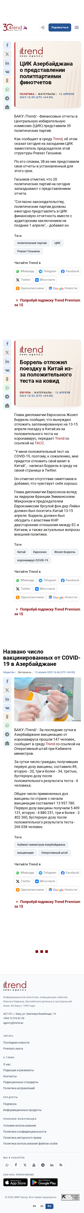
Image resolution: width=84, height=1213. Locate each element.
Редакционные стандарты (20, 1082)
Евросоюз (39, 552)
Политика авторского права (22, 1137)
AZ (42, 1206)
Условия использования (19, 1125)
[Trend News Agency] (14, 986)
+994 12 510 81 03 (13, 1018)
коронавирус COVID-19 (32, 560)
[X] (25, 1165)
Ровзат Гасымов (28, 251)
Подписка (10, 1104)
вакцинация (25, 852)
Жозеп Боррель (64, 552)
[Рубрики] (76, 27)
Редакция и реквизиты (18, 1070)
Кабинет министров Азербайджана (41, 844)
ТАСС (39, 443)
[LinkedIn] (51, 1165)
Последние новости (16, 1042)
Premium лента (13, 1048)
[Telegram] (42, 1165)
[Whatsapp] (7, 1165)
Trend (57, 139)
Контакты (10, 1076)
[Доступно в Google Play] (44, 1182)
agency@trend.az (13, 1022)
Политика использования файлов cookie (30, 1143)
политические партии (32, 243)
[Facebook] (16, 1165)
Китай (21, 552)
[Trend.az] (15, 27)
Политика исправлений (19, 1088)
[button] (7, 45)
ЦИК (57, 243)
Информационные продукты (22, 1110)
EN (34, 1206)
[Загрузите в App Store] (15, 1182)
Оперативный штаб (54, 852)
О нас (7, 1064)
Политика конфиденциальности (24, 1131)
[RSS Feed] (60, 1165)
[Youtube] (34, 1165)
